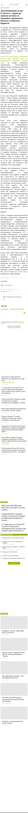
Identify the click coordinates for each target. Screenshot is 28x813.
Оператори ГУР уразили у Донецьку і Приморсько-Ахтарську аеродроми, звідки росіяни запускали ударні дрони (14, 428)
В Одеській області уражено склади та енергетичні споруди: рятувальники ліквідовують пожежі (13, 401)
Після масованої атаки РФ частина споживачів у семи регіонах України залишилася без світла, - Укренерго (14, 450)
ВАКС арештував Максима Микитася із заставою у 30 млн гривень (14, 409)
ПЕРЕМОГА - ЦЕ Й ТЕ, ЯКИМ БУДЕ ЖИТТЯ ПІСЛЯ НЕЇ (13, 632)
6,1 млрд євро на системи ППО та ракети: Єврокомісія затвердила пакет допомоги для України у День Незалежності (13, 390)
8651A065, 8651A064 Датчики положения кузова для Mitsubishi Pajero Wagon (13, 699)
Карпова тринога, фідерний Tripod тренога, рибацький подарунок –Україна (13, 654)
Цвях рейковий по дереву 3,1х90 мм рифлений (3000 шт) (13, 677)
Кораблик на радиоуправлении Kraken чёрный (12, 722)
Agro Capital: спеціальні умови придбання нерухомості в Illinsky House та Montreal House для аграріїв (14, 439)
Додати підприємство (14, 563)
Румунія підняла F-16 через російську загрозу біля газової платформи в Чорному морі (12, 418)
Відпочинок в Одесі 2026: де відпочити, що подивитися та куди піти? (13, 378)
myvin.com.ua (4, 281)
